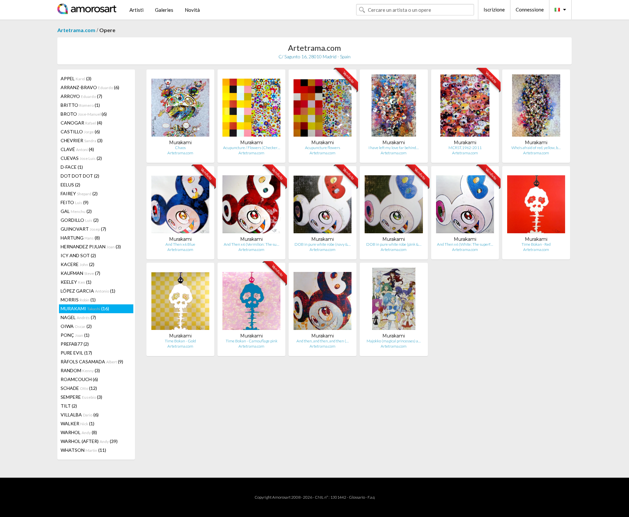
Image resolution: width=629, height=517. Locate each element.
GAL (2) (76, 211)
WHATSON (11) (83, 450)
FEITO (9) (74, 202)
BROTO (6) (84, 114)
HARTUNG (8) (80, 237)
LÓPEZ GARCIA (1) (88, 291)
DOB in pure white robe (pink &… (393, 244)
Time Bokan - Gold (180, 340)
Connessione (530, 9)
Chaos (180, 147)
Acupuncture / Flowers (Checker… (251, 147)
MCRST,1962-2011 (465, 147)
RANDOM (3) (80, 370)
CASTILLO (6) (80, 131)
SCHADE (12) (79, 388)
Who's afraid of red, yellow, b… (536, 147)
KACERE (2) (77, 264)
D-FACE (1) (72, 167)
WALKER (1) (77, 423)
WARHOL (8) (79, 432)
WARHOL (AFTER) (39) (89, 441)
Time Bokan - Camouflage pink (251, 340)
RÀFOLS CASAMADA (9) (92, 361)
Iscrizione (494, 9)
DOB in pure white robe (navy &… (323, 244)
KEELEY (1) (76, 282)
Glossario (357, 497)
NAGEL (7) (78, 317)
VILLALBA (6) (80, 414)
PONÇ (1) (75, 335)
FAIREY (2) (79, 193)
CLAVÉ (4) (77, 149)
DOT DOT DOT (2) (80, 176)
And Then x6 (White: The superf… (465, 244)
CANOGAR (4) (81, 122)
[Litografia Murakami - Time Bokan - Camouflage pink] (251, 300)
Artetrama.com (76, 30)
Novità (192, 10)
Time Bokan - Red (536, 244)
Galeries (164, 10)
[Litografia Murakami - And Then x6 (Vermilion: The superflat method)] (251, 203)
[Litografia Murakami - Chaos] (180, 107)
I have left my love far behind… (394, 147)
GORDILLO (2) (80, 220)
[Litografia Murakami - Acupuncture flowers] (323, 107)
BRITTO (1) (80, 105)
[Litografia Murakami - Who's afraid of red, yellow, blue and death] (536, 107)
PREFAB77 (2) (75, 344)
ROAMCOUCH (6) (79, 379)
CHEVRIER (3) (82, 140)
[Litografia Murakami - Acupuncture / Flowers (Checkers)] (251, 107)
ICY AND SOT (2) (78, 255)
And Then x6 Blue (180, 244)
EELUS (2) (70, 184)
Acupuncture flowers (322, 147)
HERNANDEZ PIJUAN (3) (91, 246)
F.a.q (371, 497)
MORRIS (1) (78, 299)
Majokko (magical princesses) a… (394, 340)
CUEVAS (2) (81, 158)
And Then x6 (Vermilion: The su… (251, 244)
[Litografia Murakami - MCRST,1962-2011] (464, 107)
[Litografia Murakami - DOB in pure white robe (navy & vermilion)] (323, 203)
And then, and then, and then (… (322, 340)
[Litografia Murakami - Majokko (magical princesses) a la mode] (393, 300)
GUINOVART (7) (83, 229)
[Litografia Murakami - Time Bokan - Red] (536, 203)
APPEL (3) (76, 78)
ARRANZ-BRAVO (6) (90, 87)
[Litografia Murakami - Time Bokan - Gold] (180, 300)
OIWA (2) (76, 326)
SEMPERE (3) (81, 397)
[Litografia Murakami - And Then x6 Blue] (180, 203)
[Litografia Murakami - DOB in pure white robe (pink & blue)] (394, 203)
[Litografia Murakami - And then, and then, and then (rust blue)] (323, 300)
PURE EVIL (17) (76, 352)
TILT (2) (69, 406)
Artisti (136, 10)
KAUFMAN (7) (80, 273)
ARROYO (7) (81, 96)
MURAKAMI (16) (85, 308)
